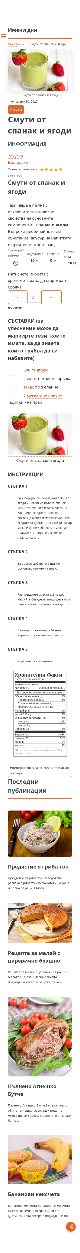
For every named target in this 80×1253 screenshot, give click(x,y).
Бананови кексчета (34, 1194)
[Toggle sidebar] (3, 36)
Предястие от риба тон (38, 866)
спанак (30, 378)
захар (28, 387)
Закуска (15, 155)
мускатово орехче (44, 395)
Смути (16, 109)
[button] (42, 169)
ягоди (42, 370)
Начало (13, 44)
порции (15, 307)
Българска (18, 162)
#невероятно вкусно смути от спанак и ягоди (39, 770)
